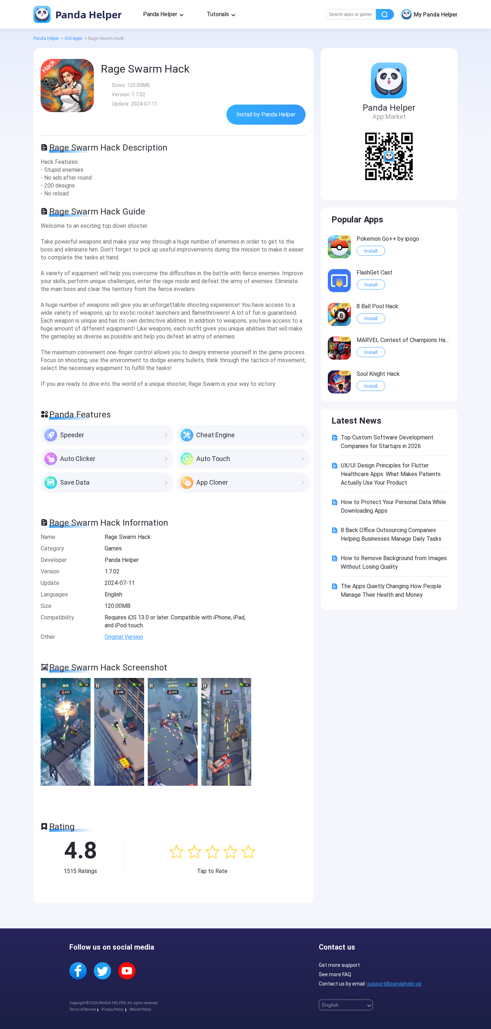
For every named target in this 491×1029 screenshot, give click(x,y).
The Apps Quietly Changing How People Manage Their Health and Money (391, 590)
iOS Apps (73, 38)
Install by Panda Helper (266, 114)
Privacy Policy (112, 1009)
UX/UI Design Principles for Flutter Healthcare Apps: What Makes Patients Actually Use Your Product (391, 474)
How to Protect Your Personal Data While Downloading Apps (393, 506)
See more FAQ (335, 974)
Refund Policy (140, 1009)
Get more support (339, 965)
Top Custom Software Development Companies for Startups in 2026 (387, 441)
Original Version (124, 636)
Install (370, 251)
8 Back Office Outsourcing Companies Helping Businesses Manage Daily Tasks (391, 534)
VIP (344, 237)
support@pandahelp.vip (394, 984)
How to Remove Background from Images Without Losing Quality (394, 562)
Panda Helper (87, 14)
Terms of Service (82, 1009)
